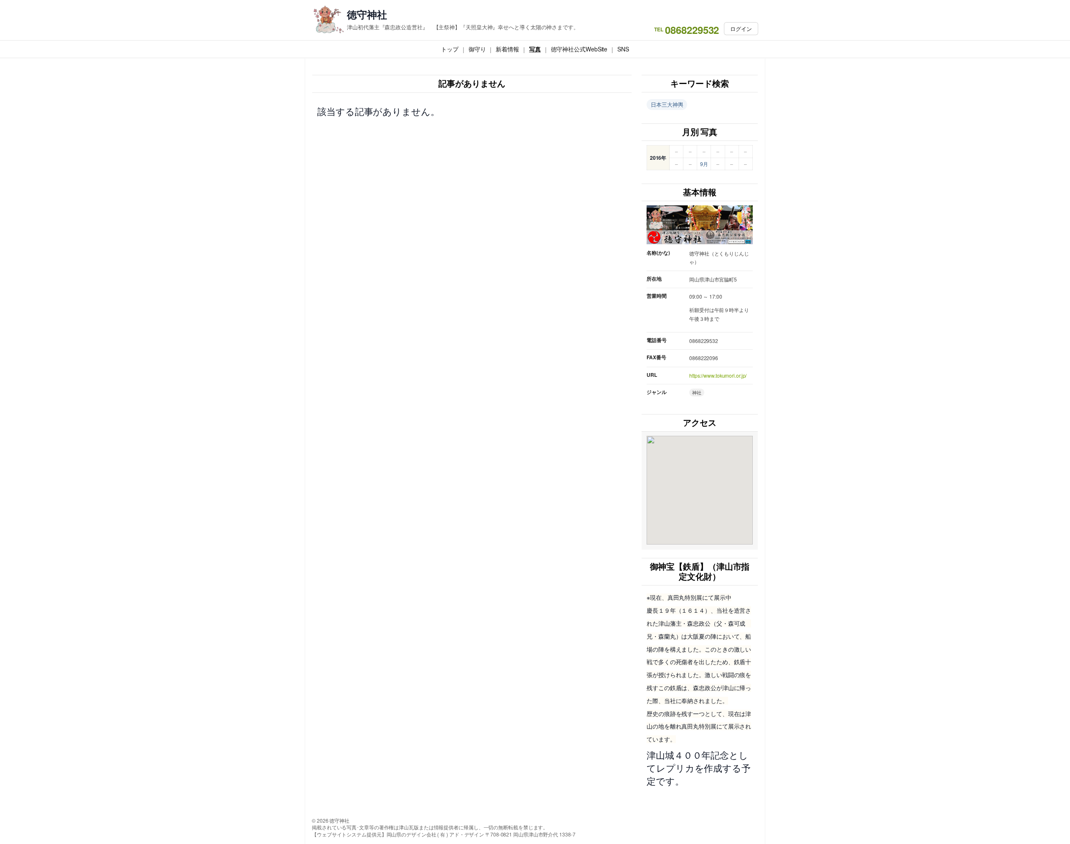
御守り (477, 49)
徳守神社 (367, 14)
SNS (623, 49)
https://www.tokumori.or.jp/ (717, 375)
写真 (535, 49)
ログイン (741, 29)
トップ (450, 49)
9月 (704, 163)
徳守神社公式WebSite (579, 49)
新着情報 (507, 49)
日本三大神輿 (667, 104)
